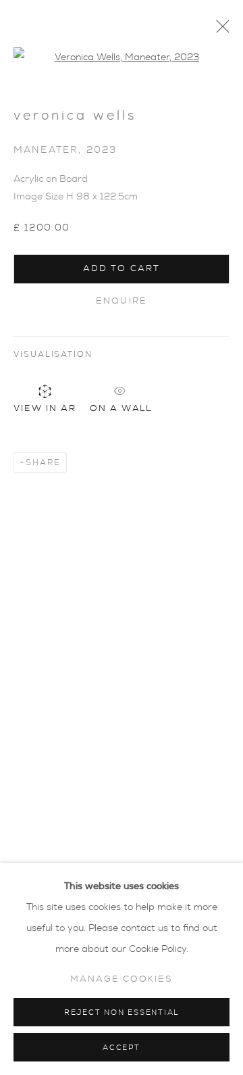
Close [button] (219, 30)
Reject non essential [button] (121, 1012)
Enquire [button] (121, 301)
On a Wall (121, 406)
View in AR (45, 408)
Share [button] (43, 462)
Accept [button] (121, 1047)
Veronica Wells (75, 116)
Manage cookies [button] (121, 979)
